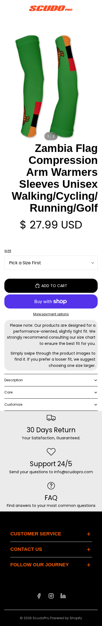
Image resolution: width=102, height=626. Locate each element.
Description (13, 380)
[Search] (18, 8)
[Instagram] (51, 596)
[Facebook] (39, 596)
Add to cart (54, 285)
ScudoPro (41, 618)
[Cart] (95, 8)
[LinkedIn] (63, 596)
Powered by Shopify (66, 618)
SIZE (7, 251)
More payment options (51, 314)
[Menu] (6, 8)
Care (8, 392)
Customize (13, 404)
